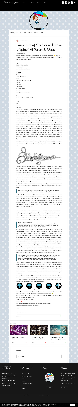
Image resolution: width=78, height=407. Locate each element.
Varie (42, 32)
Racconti (36, 32)
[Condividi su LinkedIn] (23, 312)
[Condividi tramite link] (26, 312)
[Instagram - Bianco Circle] (66, 2)
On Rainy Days (13, 32)
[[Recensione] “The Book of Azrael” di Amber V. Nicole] (39, 330)
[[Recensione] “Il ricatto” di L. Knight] (19, 330)
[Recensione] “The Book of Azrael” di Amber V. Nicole (38, 338)
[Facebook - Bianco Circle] (63, 2)
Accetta (72, 405)
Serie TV (30, 32)
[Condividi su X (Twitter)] (20, 312)
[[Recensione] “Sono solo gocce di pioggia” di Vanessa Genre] (59, 330)
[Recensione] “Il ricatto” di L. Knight (18, 338)
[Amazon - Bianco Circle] (72, 2)
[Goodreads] (69, 2)
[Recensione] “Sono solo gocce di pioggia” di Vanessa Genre (58, 338)
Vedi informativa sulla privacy (43, 405)
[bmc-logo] (75, 2)
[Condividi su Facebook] (17, 312)
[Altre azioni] (61, 41)
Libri (20, 32)
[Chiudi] (76, 405)
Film (25, 32)
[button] (24, 3)
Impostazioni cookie (64, 405)
